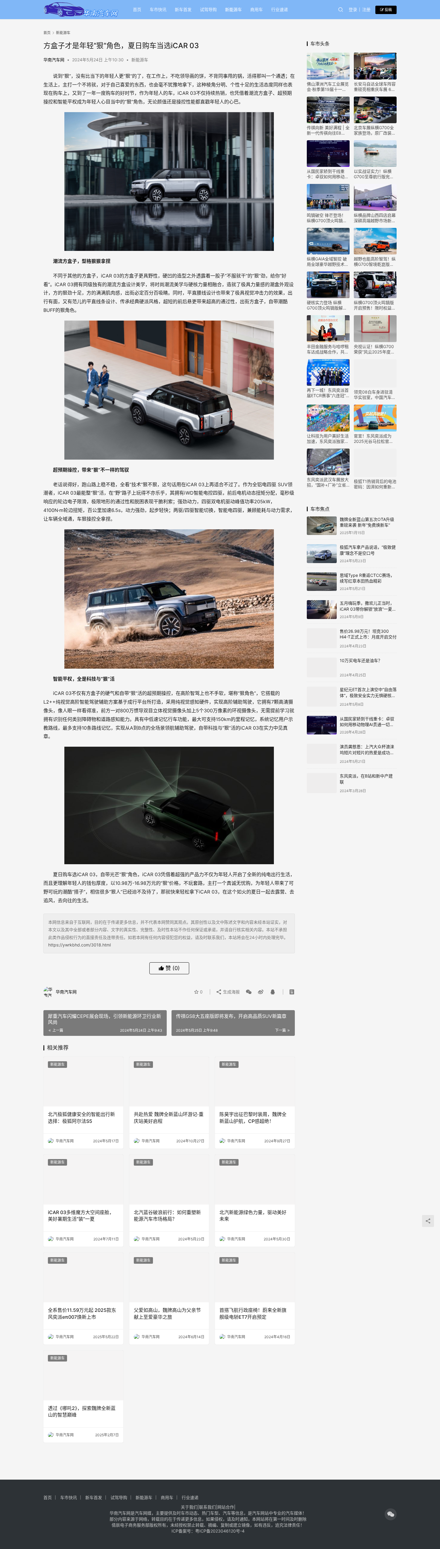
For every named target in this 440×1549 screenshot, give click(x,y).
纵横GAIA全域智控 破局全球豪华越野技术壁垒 (328, 261)
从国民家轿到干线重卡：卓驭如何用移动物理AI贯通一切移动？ (328, 174)
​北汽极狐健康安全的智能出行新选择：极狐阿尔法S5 (81, 1117)
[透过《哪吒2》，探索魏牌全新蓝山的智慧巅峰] (83, 1375)
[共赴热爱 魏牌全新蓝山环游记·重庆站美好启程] (169, 1082)
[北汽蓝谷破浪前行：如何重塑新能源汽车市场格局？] (169, 1180)
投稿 (388, 9)
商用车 (256, 9)
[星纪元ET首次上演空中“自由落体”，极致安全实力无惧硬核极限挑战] (322, 693)
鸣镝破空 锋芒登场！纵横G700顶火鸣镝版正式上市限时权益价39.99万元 (327, 218)
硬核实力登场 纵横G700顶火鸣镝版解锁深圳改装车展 (327, 305)
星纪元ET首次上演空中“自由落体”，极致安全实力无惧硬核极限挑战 (368, 692)
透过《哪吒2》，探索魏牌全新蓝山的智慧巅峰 (82, 1411)
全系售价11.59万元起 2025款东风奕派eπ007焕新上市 (82, 1313)
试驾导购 (208, 9)
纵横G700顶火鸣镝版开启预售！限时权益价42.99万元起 (375, 305)
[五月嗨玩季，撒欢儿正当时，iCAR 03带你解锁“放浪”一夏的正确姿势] (322, 609)
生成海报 (231, 991)
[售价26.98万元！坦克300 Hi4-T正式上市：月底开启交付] (322, 637)
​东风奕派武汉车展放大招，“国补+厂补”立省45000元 (328, 482)
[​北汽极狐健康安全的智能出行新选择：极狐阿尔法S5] (83, 1082)
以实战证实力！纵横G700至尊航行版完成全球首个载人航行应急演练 (375, 174)
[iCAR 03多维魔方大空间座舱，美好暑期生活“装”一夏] (83, 1180)
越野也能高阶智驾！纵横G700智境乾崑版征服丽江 (375, 261)
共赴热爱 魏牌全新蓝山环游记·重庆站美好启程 (169, 1117)
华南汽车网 (53, 59)
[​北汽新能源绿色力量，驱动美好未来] (255, 1180)
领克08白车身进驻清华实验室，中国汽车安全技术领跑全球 (375, 394)
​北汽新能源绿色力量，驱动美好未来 (252, 1215)
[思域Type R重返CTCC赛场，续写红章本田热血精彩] (322, 581)
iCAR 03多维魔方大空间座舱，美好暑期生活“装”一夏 (81, 1215)
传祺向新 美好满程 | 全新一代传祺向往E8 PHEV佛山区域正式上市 (328, 130)
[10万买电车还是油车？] (322, 665)
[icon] (391, 1514)
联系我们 (207, 1507)
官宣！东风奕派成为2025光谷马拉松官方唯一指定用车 (373, 438)
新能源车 (233, 9)
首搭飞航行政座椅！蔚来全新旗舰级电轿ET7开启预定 (252, 1313)
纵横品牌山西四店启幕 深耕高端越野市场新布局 (375, 218)
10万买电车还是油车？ (361, 658)
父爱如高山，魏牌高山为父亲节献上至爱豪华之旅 (167, 1313)
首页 (137, 9)
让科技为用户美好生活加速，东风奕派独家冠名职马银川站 (328, 438)
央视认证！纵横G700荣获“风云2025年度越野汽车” (374, 349)
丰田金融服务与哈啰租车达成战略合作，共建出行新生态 (328, 349)
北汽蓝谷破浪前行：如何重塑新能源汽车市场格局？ (167, 1215)
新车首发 (183, 9)
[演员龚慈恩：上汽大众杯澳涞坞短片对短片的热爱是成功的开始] (322, 749)
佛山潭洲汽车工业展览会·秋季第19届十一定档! (328, 86)
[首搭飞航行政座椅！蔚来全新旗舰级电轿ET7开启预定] (255, 1278)
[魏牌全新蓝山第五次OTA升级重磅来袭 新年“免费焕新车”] (322, 525)
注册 (366, 9)
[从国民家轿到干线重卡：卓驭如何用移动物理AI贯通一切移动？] (322, 721)
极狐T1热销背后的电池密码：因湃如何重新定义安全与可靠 (375, 484)
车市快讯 (158, 9)
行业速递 (279, 9)
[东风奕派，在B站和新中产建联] (322, 778)
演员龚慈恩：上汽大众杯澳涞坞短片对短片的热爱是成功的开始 (367, 748)
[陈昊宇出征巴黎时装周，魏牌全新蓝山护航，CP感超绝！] (255, 1082)
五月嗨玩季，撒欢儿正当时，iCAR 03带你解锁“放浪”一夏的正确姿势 (368, 608)
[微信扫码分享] (248, 992)
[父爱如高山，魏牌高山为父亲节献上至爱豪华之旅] (169, 1278)
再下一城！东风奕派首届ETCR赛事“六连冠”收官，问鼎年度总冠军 (328, 393)
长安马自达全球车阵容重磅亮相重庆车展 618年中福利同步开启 (375, 86)
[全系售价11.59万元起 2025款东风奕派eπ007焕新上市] (83, 1278)
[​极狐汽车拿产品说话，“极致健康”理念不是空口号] (322, 553)
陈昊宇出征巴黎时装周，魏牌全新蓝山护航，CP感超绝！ (252, 1117)
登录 (353, 9)
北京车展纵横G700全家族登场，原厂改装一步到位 (375, 130)
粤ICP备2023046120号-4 (220, 1530)
